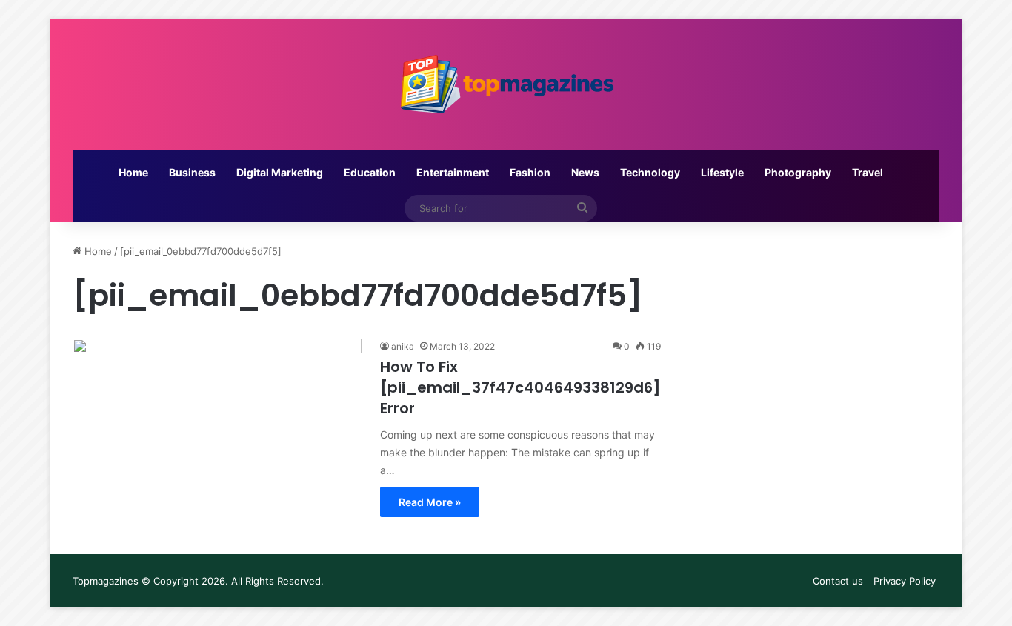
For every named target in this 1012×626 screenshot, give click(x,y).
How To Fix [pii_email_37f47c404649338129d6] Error (520, 387)
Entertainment (452, 172)
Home (133, 172)
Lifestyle (722, 172)
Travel (867, 172)
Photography (798, 172)
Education (370, 172)
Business (192, 172)
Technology (650, 172)
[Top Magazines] (506, 84)
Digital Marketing (279, 172)
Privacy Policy (904, 581)
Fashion (530, 172)
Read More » (430, 502)
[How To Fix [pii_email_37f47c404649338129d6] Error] (217, 420)
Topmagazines (106, 581)
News (585, 172)
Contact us (838, 581)
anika (402, 346)
